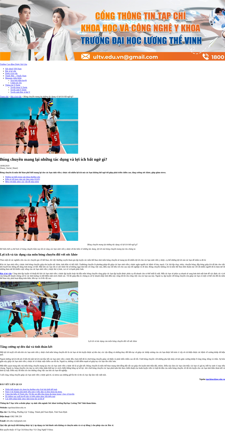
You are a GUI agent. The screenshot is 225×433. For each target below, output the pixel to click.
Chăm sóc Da (16, 83)
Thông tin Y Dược (12, 85)
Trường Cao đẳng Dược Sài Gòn (13, 64)
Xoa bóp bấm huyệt (18, 80)
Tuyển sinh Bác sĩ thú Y (20, 92)
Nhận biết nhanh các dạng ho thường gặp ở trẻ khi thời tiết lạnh (31, 389)
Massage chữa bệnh (13, 78)
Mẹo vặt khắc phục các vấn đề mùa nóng (22, 181)
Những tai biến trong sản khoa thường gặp (22, 177)
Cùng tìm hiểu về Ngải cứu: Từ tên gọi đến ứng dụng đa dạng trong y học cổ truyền (39, 394)
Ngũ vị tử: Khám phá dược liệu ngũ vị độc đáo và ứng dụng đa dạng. (33, 392)
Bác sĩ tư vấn (10, 71)
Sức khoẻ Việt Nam (13, 69)
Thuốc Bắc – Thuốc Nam (15, 76)
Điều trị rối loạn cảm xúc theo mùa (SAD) (22, 179)
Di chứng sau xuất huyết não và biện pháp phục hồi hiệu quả (30, 396)
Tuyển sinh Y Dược (18, 90)
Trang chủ (4, 96)
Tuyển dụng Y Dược (18, 87)
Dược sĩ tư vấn (11, 73)
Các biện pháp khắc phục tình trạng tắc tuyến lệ (24, 399)
